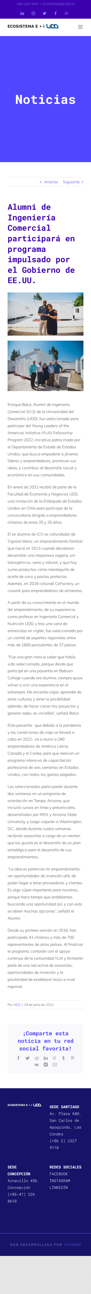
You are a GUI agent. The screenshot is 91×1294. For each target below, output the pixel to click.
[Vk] (36, 1065)
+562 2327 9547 (27, 4)
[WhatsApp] (66, 13)
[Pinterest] (73, 1058)
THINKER (72, 1245)
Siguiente (71, 181)
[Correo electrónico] (55, 1065)
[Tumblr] (63, 1058)
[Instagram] (33, 13)
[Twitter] (44, 13)
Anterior (51, 181)
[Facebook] (55, 13)
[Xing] (46, 1065)
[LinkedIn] (22, 13)
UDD (17, 1005)
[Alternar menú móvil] (80, 27)
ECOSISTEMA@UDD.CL (58, 4)
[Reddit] (37, 1058)
